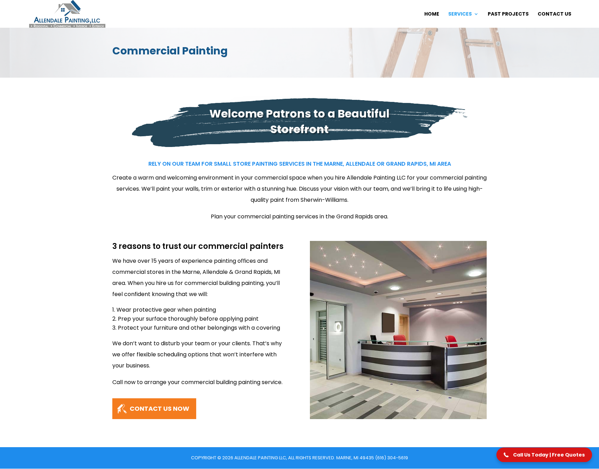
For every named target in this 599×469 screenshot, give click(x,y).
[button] (544, 455)
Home (431, 14)
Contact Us (554, 14)
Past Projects (508, 14)
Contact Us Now (159, 408)
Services (460, 14)
